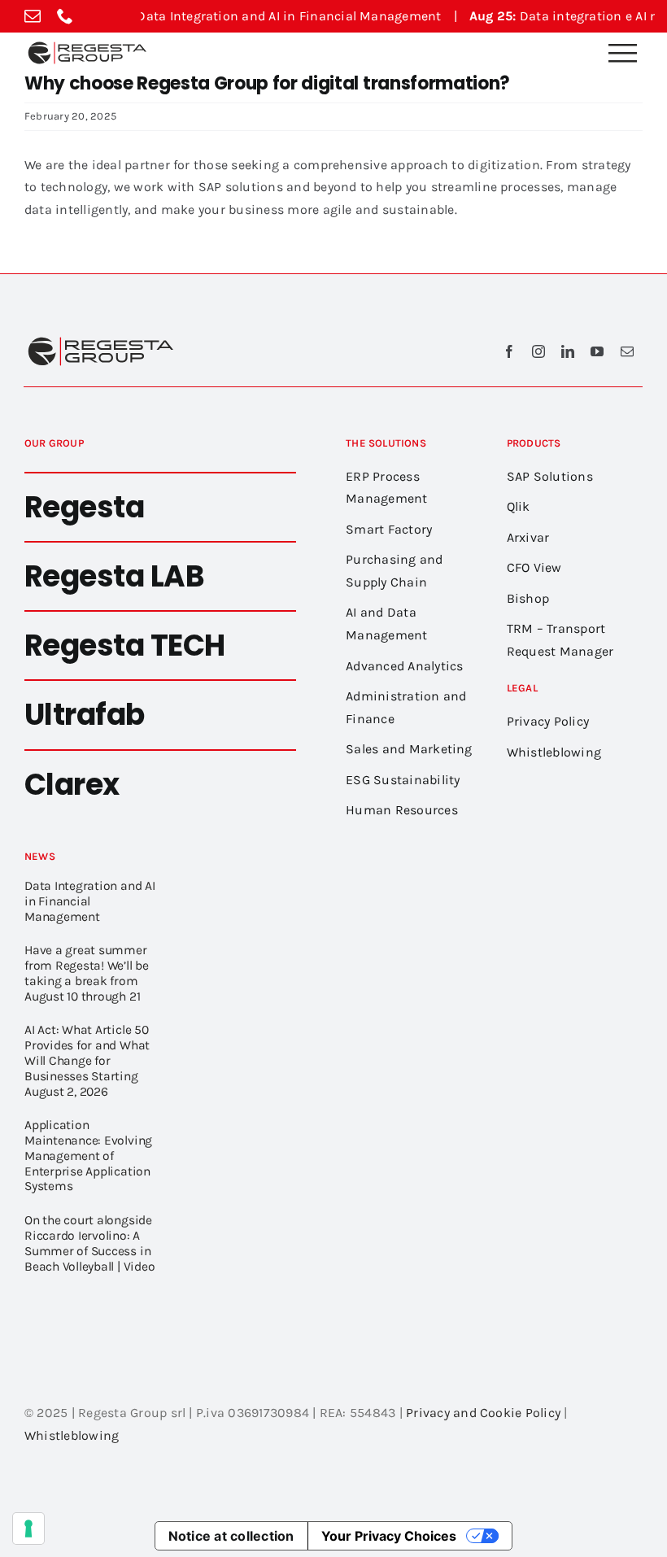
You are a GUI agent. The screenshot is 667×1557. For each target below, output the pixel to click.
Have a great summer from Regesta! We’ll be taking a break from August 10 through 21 (86, 973)
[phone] (65, 16)
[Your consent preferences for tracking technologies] (28, 1528)
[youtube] (597, 351)
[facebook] (509, 351)
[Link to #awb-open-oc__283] (622, 53)
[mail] (32, 16)
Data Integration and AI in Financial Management (236, 16)
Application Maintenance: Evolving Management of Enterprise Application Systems (88, 1155)
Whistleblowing (71, 1435)
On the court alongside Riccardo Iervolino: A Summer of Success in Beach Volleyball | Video (89, 1243)
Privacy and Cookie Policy (483, 1412)
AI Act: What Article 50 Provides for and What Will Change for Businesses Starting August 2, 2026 (87, 1060)
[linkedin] (567, 351)
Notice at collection (231, 1536)
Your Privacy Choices (388, 1536)
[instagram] (538, 351)
